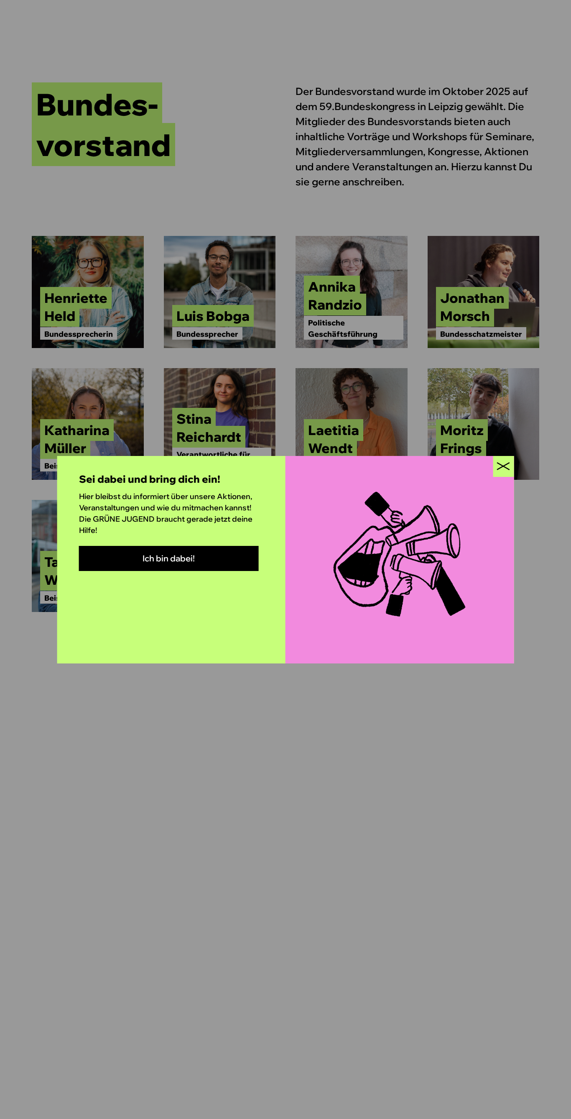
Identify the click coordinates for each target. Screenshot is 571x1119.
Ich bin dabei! (169, 558)
